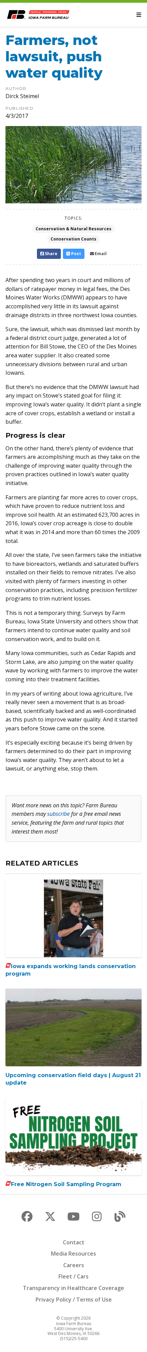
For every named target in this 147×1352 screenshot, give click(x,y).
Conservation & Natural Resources (73, 229)
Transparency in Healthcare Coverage (73, 1288)
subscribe (58, 814)
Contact (73, 1242)
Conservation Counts (73, 239)
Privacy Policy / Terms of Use (74, 1299)
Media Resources (73, 1253)
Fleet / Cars (73, 1276)
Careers (73, 1265)
